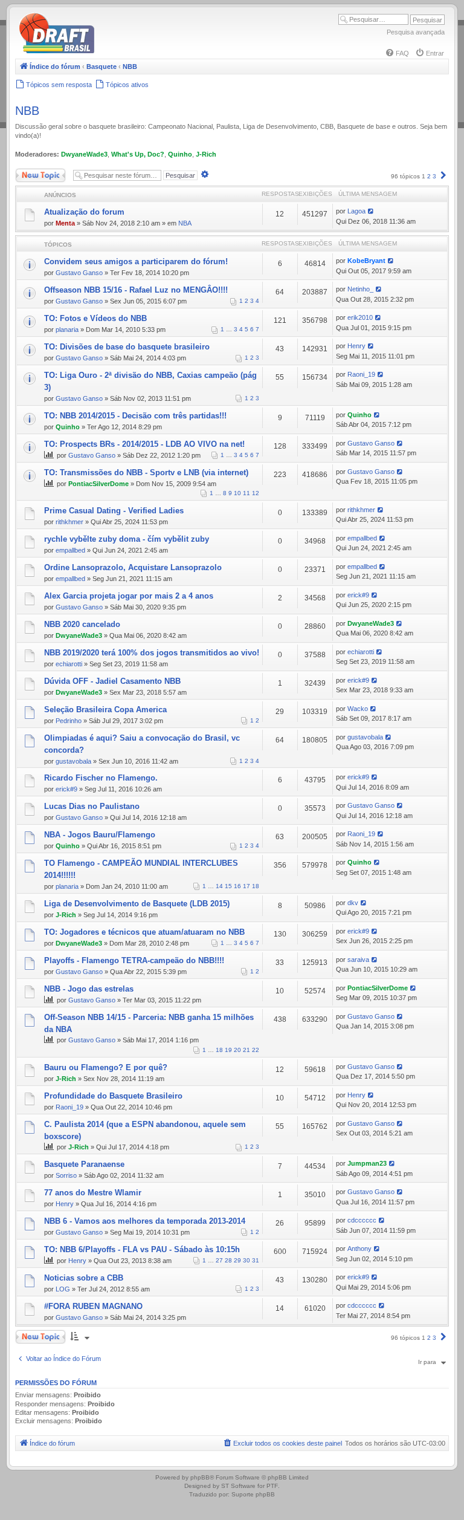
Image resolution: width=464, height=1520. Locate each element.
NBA (185, 223)
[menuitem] (397, 53)
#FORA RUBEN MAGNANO (93, 1306)
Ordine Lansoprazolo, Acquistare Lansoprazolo (133, 567)
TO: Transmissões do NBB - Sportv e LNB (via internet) (146, 472)
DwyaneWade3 (84, 154)
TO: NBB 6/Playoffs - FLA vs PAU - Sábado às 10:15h (142, 1249)
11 (246, 493)
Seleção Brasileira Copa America (105, 709)
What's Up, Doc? (137, 154)
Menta (65, 223)
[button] (443, 176)
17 (246, 886)
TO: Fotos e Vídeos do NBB (95, 318)
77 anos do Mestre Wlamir (92, 1192)
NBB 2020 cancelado (82, 624)
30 (246, 1260)
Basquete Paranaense (84, 1164)
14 (219, 886)
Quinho (180, 154)
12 (255, 493)
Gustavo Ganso (79, 272)
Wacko (357, 708)
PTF (272, 1486)
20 (237, 1050)
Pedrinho (69, 720)
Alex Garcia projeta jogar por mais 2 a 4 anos (128, 595)
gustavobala (73, 761)
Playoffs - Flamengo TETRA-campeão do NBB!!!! (134, 960)
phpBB (200, 1477)
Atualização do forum (84, 211)
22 (255, 1050)
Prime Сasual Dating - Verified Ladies (114, 510)
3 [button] (434, 176)
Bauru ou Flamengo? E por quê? (105, 1067)
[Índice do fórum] (108, 51)
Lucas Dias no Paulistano (92, 806)
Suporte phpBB (253, 1494)
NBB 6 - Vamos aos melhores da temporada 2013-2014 (144, 1221)
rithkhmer (69, 521)
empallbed (70, 550)
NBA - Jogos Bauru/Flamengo (99, 834)
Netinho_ (360, 289)
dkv (352, 902)
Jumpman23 (367, 1163)
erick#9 (358, 595)
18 (255, 886)
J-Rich (206, 154)
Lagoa (356, 211)
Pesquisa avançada (416, 32)
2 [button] (429, 176)
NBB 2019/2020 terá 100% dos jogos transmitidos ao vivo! (151, 652)
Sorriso (66, 1175)
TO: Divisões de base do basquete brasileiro (127, 346)
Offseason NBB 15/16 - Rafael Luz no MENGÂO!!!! (136, 289)
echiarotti (69, 663)
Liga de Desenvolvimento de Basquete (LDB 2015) (137, 903)
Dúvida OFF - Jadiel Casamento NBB (112, 681)
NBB (27, 110)
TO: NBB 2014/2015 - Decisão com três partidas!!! (135, 415)
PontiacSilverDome (98, 483)
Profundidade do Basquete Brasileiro (113, 1095)
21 (246, 1050)
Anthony (359, 1248)
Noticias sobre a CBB (83, 1277)
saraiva (358, 959)
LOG (63, 1289)
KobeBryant (366, 260)
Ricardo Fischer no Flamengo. (101, 777)
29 (237, 1260)
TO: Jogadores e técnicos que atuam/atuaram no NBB (144, 932)
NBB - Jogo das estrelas (89, 988)
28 (228, 1260)
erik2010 (360, 317)
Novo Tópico (32, 172)
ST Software (238, 1486)
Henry (356, 345)
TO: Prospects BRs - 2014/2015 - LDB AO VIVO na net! (144, 444)
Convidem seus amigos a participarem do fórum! (136, 261)
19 (228, 1050)
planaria (67, 329)
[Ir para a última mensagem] (371, 211)
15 (228, 886)
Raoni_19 (361, 374)
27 (219, 1260)
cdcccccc (361, 1220)
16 (237, 886)
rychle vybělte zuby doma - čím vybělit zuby (126, 539)
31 (255, 1260)
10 (237, 493)
